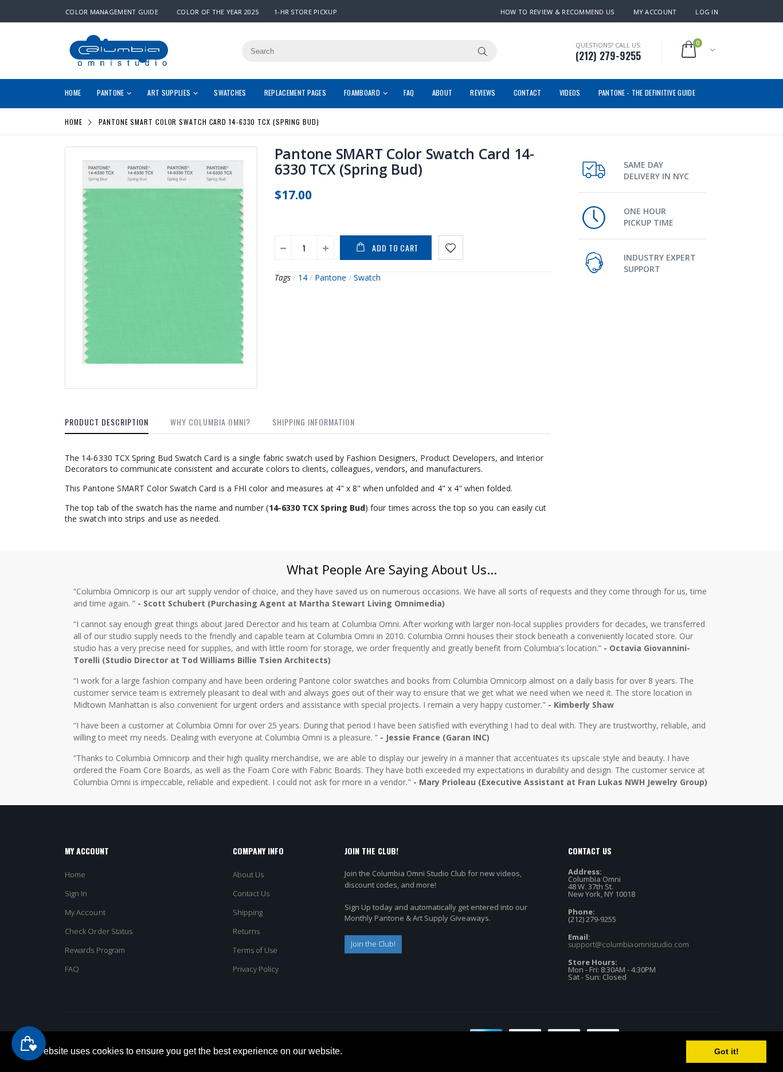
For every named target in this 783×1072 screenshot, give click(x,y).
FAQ (72, 969)
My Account (655, 11)
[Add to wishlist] (451, 247)
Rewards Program (95, 950)
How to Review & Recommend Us (557, 11)
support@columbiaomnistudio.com (629, 944)
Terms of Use (255, 950)
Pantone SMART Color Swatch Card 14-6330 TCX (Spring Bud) (404, 161)
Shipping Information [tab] (313, 422)
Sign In (76, 893)
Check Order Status (98, 931)
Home (74, 122)
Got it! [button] (726, 1051)
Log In (706, 11)
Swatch (367, 277)
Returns (246, 931)
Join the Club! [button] (373, 944)
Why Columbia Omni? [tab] (210, 422)
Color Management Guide (111, 11)
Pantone (330, 277)
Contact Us (251, 893)
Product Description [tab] (106, 422)
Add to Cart (395, 248)
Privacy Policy (256, 969)
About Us (248, 874)
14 (302, 277)
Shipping (248, 912)
